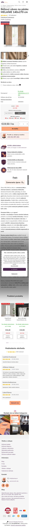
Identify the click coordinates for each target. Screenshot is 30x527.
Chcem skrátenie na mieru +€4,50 (11, 89)
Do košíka (14, 132)
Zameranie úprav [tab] (13, 186)
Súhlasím (15, 269)
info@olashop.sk (14, 488)
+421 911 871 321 (13, 141)
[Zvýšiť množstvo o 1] (26, 128)
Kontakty (4, 475)
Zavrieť (11, 145)
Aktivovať (19, 117)
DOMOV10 (8, 117)
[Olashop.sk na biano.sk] (15, 520)
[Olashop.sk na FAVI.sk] (7, 520)
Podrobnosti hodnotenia (7, 20)
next (27, 322)
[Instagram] (7, 495)
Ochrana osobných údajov (9, 464)
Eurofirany (8, 22)
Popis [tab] (14, 181)
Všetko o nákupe (6, 478)
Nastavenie (14, 274)
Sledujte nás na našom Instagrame (15, 423)
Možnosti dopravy (6, 456)
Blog (3, 471)
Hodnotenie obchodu (14, 358)
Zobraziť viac (14, 413)
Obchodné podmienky (8, 460)
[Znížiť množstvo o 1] (18, 128)
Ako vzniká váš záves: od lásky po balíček (13, 506)
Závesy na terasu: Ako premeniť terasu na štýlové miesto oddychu (13, 508)
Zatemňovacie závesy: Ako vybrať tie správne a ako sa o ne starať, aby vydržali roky (14, 503)
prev (1, 322)
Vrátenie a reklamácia (7, 458)
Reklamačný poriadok (7, 462)
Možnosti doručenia (6, 103)
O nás (3, 473)
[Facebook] (3, 495)
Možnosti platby (6, 454)
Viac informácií (14, 266)
